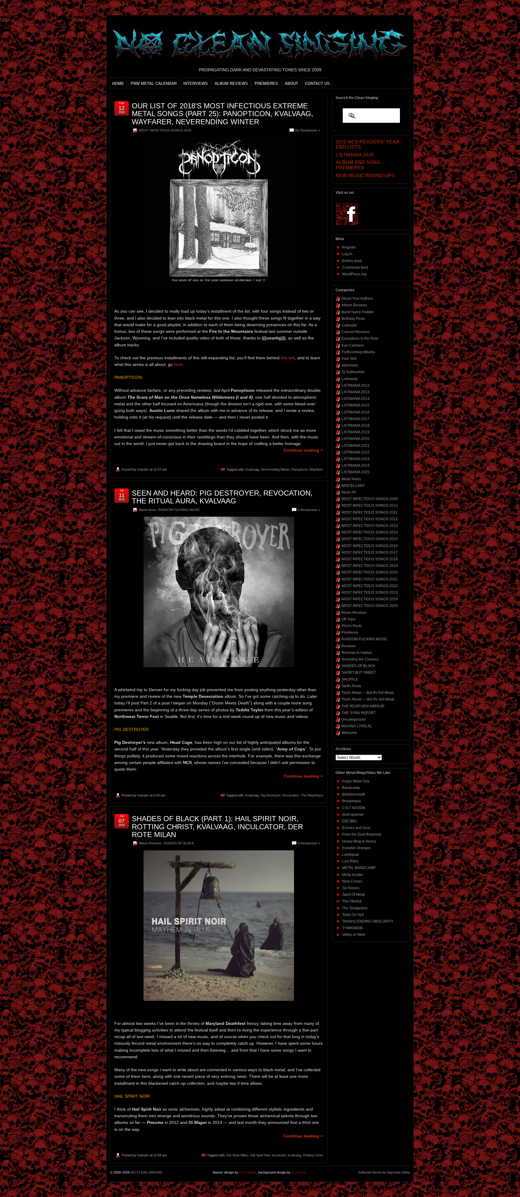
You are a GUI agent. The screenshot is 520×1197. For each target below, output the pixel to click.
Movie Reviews (354, 613)
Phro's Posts (352, 626)
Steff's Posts (351, 686)
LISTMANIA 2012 (356, 385)
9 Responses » (309, 843)
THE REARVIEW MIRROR (363, 706)
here (178, 364)
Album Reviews (150, 843)
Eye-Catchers (353, 345)
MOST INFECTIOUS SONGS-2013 (370, 526)
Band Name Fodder (358, 312)
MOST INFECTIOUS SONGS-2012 (370, 519)
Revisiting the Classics (360, 659)
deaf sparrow (353, 814)
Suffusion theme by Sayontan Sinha (384, 1172)
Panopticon (299, 469)
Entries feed (352, 261)
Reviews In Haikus (357, 653)
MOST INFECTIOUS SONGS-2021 (370, 579)
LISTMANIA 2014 (356, 399)
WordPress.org (354, 274)
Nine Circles (352, 881)
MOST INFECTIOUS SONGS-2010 (370, 505)
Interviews (350, 365)
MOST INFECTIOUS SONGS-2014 (370, 532)
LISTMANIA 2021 (356, 446)
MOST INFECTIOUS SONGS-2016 (370, 546)
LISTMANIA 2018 (356, 425)
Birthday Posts (353, 319)
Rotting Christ (313, 1155)
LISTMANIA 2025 (356, 472)
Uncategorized (354, 719)
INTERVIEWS (195, 83)
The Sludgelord (354, 908)
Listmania (350, 379)
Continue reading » (303, 450)
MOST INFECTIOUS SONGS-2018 (165, 130)
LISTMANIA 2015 (356, 405)
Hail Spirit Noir (260, 1155)
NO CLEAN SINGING (146, 1172)
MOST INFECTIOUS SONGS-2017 (370, 552)
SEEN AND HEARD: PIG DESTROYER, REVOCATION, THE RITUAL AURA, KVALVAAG (222, 497)
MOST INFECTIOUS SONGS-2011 (370, 512)
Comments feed (355, 267)
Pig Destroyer (270, 795)
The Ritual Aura (312, 795)
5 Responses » (309, 510)
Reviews (349, 646)
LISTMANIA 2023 (356, 459)
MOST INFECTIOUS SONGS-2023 (370, 592)
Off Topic (349, 619)
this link (288, 357)
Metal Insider (352, 875)
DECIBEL (350, 821)
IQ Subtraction (353, 372)
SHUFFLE (350, 679)
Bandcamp (351, 788)
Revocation (290, 795)
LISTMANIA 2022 (356, 452)
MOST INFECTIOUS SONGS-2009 (370, 499)
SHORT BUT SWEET (359, 672)
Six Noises (351, 888)
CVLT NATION (353, 808)
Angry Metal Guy (355, 781)
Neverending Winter (275, 469)
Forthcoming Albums (358, 352)
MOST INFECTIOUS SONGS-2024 (370, 599)
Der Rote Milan (237, 1155)
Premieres (350, 632)
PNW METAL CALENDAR (154, 83)
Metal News (147, 510)
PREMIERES (266, 83)
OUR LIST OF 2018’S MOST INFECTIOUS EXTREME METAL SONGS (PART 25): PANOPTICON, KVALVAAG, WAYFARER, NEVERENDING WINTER (222, 114)
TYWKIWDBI (352, 928)
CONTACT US (317, 83)
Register (349, 247)
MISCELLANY (353, 486)
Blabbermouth (353, 794)
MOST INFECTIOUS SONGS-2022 (370, 586)
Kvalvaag (252, 469)
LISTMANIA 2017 (356, 419)
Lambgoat (350, 854)
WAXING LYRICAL (357, 726)
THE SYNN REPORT (359, 713)
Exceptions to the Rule (360, 338)
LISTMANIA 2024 (356, 465)
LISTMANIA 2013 (356, 392)
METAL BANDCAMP (359, 868)
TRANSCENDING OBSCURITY (367, 921)
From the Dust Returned (361, 834)
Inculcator (279, 1155)
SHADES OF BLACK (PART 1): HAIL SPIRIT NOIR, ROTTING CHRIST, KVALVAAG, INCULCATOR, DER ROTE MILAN (217, 827)
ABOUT (291, 83)
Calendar (349, 325)
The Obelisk (352, 901)
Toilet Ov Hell (353, 915)
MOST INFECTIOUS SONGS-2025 (370, 606)
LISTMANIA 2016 (356, 412)
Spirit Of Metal (353, 894)
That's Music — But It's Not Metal (368, 699)
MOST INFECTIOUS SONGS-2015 (370, 539)
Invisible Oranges (356, 848)
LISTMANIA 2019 (356, 432)
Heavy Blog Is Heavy (359, 841)
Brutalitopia (351, 801)
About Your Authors (357, 298)
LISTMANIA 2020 (356, 439)
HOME (118, 83)
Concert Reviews (356, 332)
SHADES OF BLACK (178, 843)
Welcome (349, 733)
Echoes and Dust (356, 828)
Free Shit (349, 359)
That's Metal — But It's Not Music (368, 693)
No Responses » (307, 130)
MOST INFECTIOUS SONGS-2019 (370, 566)
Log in (347, 254)
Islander (143, 469)
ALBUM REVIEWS (231, 83)
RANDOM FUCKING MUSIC (179, 510)
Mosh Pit (349, 492)
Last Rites (350, 861)
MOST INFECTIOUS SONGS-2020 (370, 572)
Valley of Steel (353, 935)
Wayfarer (316, 469)
